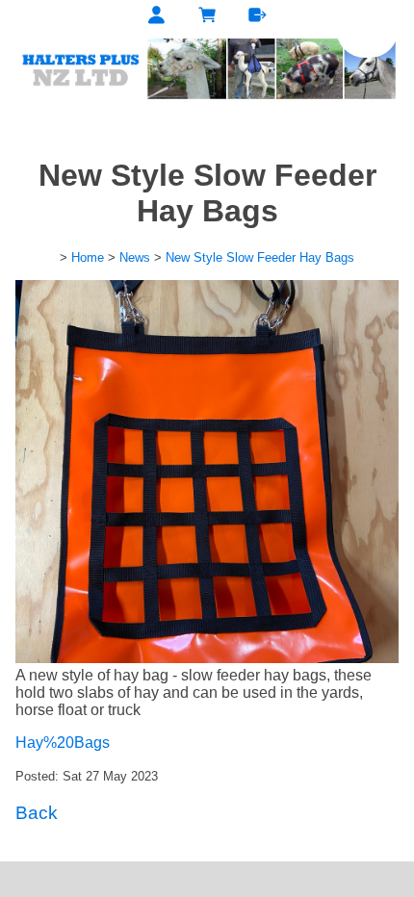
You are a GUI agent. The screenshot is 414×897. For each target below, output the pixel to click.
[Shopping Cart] (207, 17)
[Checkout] (257, 17)
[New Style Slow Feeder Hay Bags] (207, 658)
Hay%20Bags (62, 742)
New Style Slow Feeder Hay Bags (260, 257)
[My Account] (156, 17)
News (134, 257)
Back (36, 813)
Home (87, 257)
